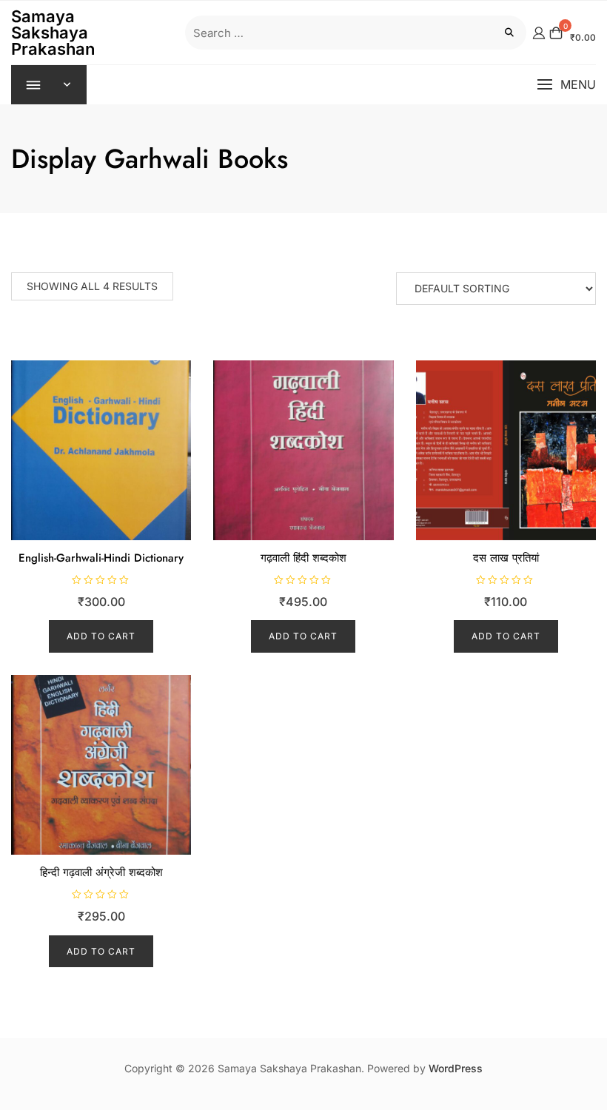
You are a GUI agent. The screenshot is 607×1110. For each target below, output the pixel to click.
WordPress (456, 1068)
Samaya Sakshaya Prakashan (53, 32)
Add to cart (101, 636)
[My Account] (539, 32)
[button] (566, 85)
